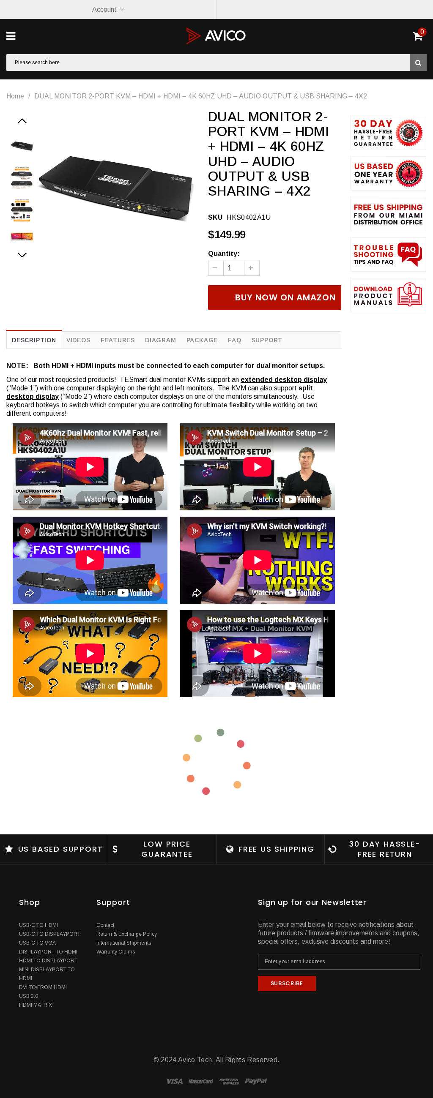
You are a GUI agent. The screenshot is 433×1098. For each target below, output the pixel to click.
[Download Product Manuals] (388, 295)
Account (104, 9)
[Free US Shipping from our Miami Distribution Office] (388, 214)
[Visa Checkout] (175, 1080)
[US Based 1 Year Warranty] (388, 173)
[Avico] (216, 36)
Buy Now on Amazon (285, 297)
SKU (215, 217)
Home (15, 96)
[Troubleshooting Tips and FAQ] (388, 254)
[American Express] (230, 1080)
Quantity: (224, 253)
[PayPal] (256, 1080)
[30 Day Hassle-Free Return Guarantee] (388, 133)
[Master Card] (202, 1080)
